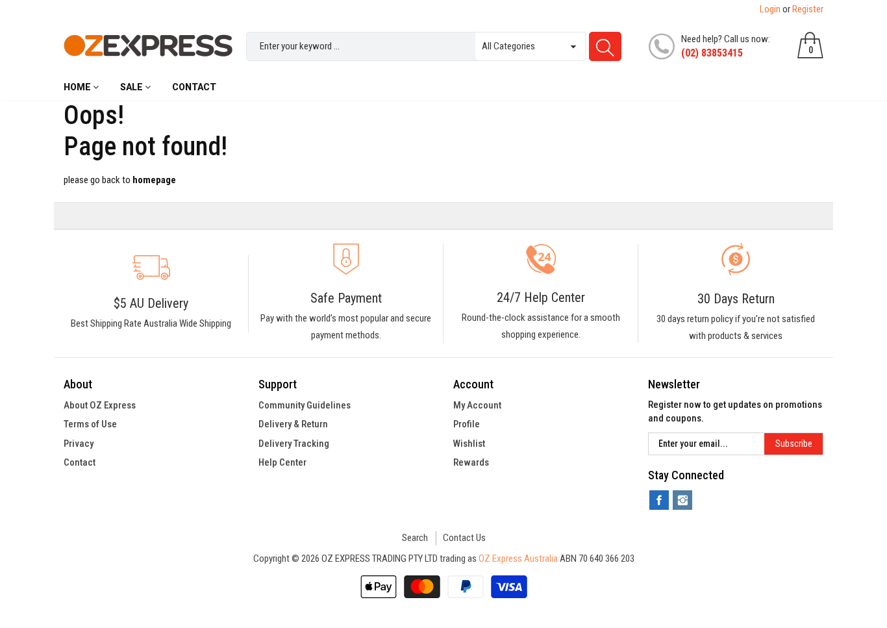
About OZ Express (100, 405)
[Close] (443, 190)
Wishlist (469, 443)
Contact (79, 462)
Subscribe (793, 443)
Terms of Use (90, 424)
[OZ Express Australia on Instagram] (682, 500)
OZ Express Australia (518, 558)
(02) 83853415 (712, 53)
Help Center (282, 462)
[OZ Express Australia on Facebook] (659, 500)
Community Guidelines (304, 405)
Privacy (79, 443)
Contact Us (464, 538)
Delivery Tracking (293, 443)
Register (807, 9)
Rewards (471, 462)
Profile (466, 424)
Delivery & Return (293, 424)
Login (770, 9)
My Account (477, 405)
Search (415, 538)
